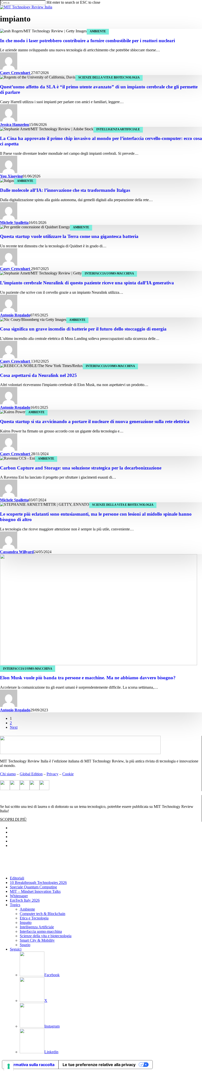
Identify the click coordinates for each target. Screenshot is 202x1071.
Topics (15, 905)
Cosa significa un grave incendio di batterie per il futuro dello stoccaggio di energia (83, 328)
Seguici (15, 949)
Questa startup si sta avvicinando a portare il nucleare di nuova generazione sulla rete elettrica (94, 421)
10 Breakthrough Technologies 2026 (38, 882)
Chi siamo (8, 774)
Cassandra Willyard (17, 552)
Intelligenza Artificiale (118, 129)
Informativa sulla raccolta (30, 1064)
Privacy (52, 774)
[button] (13, 819)
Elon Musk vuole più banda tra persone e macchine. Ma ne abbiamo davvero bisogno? (88, 677)
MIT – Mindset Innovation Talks (35, 891)
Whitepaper (19, 896)
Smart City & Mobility (37, 940)
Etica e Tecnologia (34, 918)
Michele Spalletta (14, 222)
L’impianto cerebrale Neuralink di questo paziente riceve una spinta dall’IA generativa (87, 282)
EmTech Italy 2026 (25, 900)
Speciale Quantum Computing (33, 887)
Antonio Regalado (15, 315)
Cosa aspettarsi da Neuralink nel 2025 (38, 375)
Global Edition (31, 774)
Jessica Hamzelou (14, 124)
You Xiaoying (11, 176)
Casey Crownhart (15, 73)
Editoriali (17, 878)
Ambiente (98, 31)
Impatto (26, 922)
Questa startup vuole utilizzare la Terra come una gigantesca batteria (69, 236)
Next (13, 727)
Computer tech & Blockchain (42, 914)
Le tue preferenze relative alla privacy (99, 1064)
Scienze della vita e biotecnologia (109, 77)
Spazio (25, 945)
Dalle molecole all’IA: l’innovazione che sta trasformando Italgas (65, 190)
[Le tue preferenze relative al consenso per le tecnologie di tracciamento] (8, 1066)
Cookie (68, 774)
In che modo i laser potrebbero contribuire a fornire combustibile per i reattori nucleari (87, 40)
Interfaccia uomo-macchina (109, 273)
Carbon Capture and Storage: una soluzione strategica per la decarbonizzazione (80, 467)
